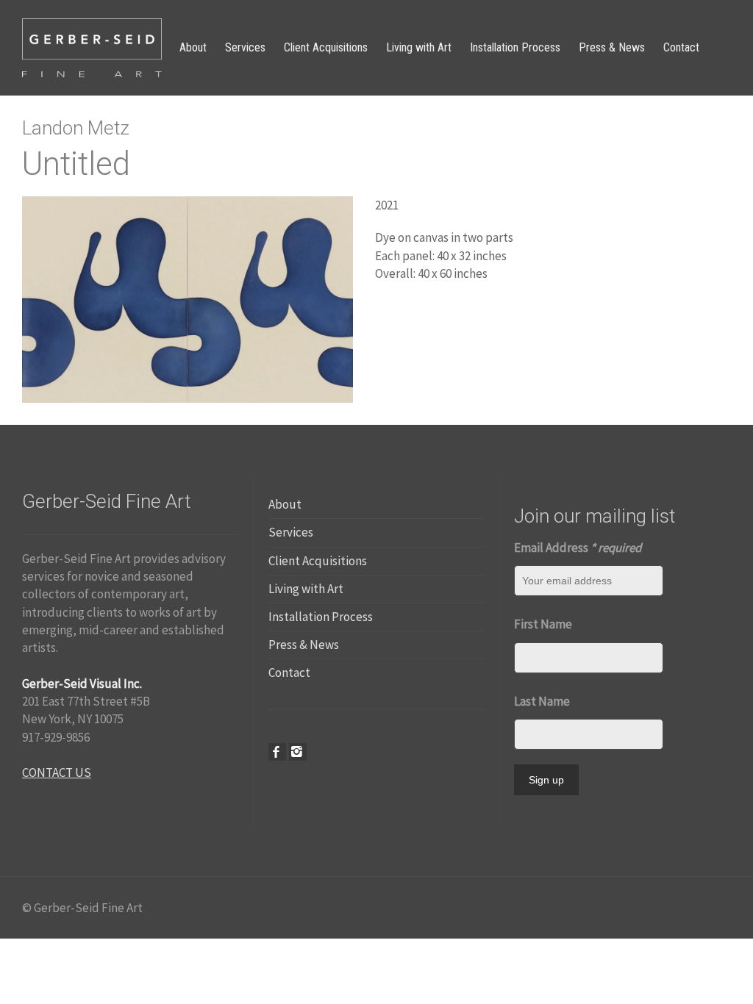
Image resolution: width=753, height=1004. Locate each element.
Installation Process (320, 617)
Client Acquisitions (317, 561)
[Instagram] (298, 752)
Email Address (577, 547)
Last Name (542, 701)
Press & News (303, 645)
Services (290, 532)
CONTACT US (56, 772)
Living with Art (305, 589)
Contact (289, 672)
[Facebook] (277, 752)
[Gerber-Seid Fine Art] (92, 46)
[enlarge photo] (187, 298)
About (284, 504)
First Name (543, 624)
